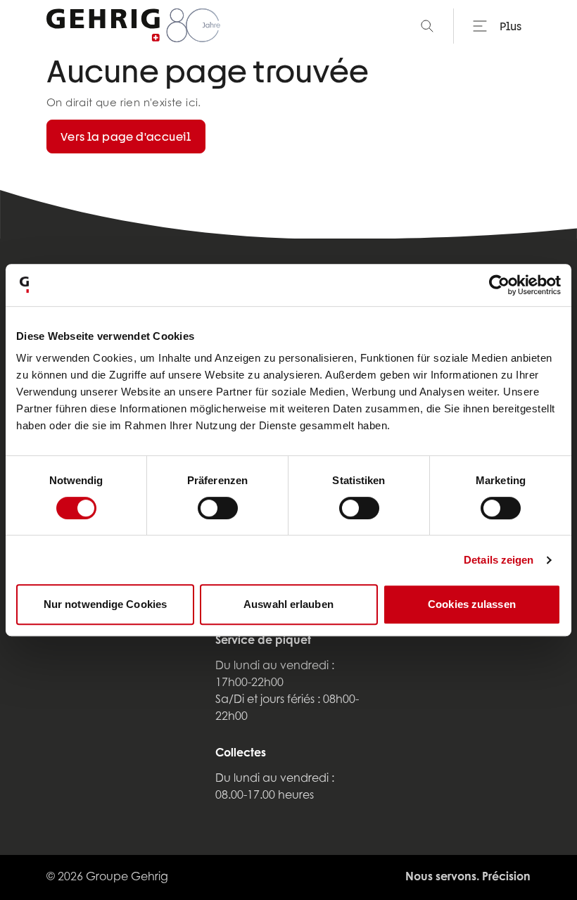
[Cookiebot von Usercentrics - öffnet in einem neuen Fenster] (499, 285)
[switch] (218, 508)
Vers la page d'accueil (126, 136)
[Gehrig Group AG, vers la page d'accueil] (133, 26)
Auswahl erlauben (288, 604)
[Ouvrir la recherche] (427, 26)
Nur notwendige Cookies (105, 604)
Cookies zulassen (472, 604)
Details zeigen (498, 560)
